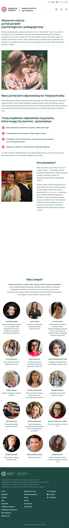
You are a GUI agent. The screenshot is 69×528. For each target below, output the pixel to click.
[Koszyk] (56, 9)
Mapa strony (5, 516)
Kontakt (3, 497)
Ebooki (26, 500)
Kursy (26, 497)
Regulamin (4, 504)
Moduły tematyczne (30, 494)
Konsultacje (28, 504)
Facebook (52, 497)
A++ (66, 2)
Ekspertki (4, 494)
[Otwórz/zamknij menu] (66, 9)
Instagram (52, 491)
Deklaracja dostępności (9, 510)
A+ (62, 2)
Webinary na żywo (30, 491)
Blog (2, 500)
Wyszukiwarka (6, 513)
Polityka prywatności (8, 507)
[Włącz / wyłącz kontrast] (57, 2)
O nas (3, 491)
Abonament (28, 507)
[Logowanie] (61, 9)
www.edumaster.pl (52, 192)
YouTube (52, 494)
